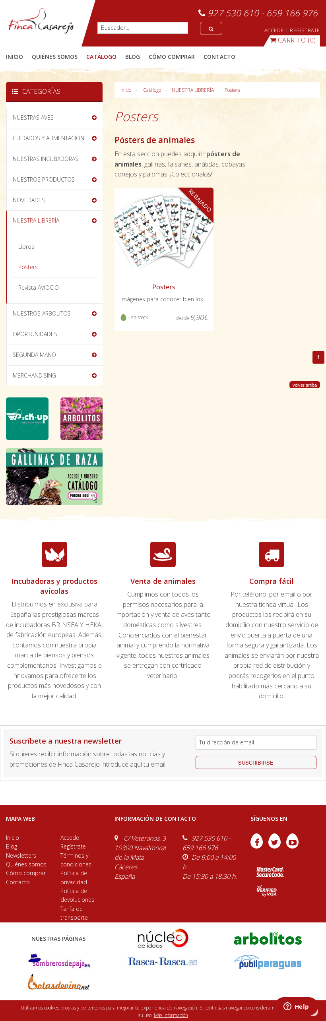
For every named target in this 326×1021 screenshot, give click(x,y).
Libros (26, 246)
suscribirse (256, 762)
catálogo (101, 56)
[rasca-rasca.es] (163, 961)
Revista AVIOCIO (38, 287)
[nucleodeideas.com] (163, 937)
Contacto (18, 882)
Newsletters (21, 855)
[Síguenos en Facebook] (257, 846)
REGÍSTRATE (305, 30)
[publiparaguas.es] (268, 961)
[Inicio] (41, 21)
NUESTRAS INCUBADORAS (45, 159)
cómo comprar (172, 56)
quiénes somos (55, 56)
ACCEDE (274, 30)
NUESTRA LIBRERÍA (193, 90)
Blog (11, 846)
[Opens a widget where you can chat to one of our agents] (296, 1007)
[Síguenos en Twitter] (275, 846)
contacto (219, 56)
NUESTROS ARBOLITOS (42, 313)
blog (132, 56)
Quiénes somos (26, 864)
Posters (232, 90)
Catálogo (152, 90)
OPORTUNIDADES (35, 334)
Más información (171, 1015)
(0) (297, 40)
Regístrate (73, 846)
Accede (69, 837)
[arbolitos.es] (268, 937)
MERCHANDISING (34, 375)
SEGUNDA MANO (34, 354)
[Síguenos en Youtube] (292, 846)
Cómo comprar (26, 873)
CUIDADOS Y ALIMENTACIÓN (48, 138)
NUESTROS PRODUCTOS (44, 179)
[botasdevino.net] (58, 984)
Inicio (14, 56)
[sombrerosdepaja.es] (58, 961)
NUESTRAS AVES (33, 117)
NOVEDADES (29, 200)
